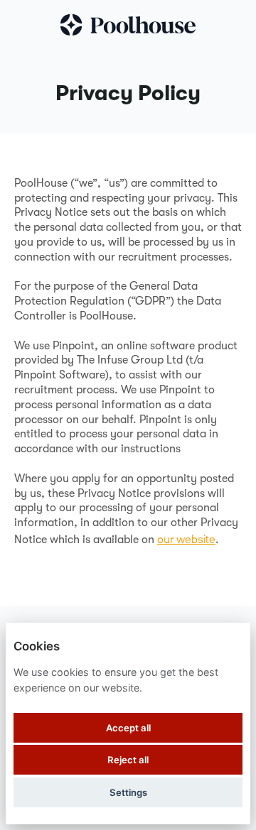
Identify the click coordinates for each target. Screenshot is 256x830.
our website (186, 539)
